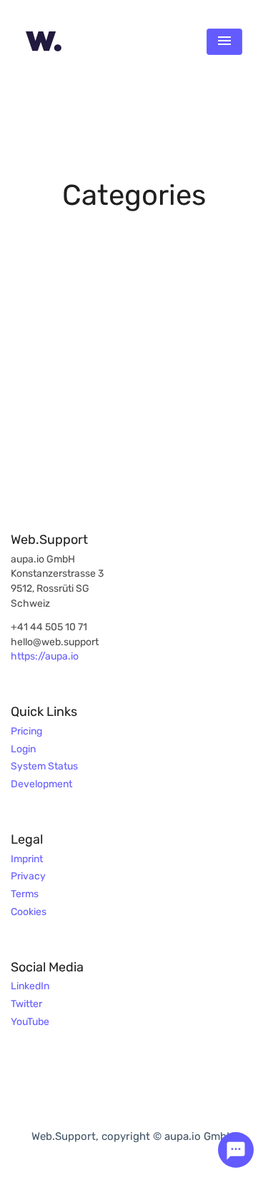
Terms (25, 894)
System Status (44, 766)
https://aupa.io (45, 656)
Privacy (28, 876)
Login (23, 749)
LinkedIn (30, 986)
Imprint (27, 859)
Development (41, 784)
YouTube (30, 1022)
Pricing (26, 731)
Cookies (28, 912)
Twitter (26, 1004)
